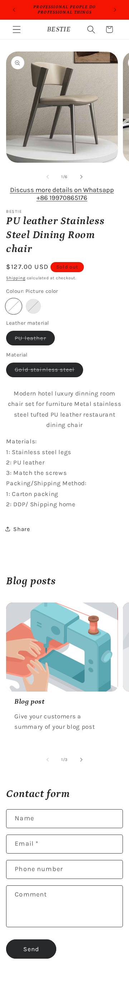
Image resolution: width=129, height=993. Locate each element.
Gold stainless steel (49, 371)
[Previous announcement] (14, 10)
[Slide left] (48, 177)
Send (31, 949)
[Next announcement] (115, 10)
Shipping (15, 277)
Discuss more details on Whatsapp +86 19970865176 (62, 194)
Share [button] (21, 529)
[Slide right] (81, 177)
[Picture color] (13, 306)
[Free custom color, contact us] (33, 306)
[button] (17, 29)
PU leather (35, 339)
